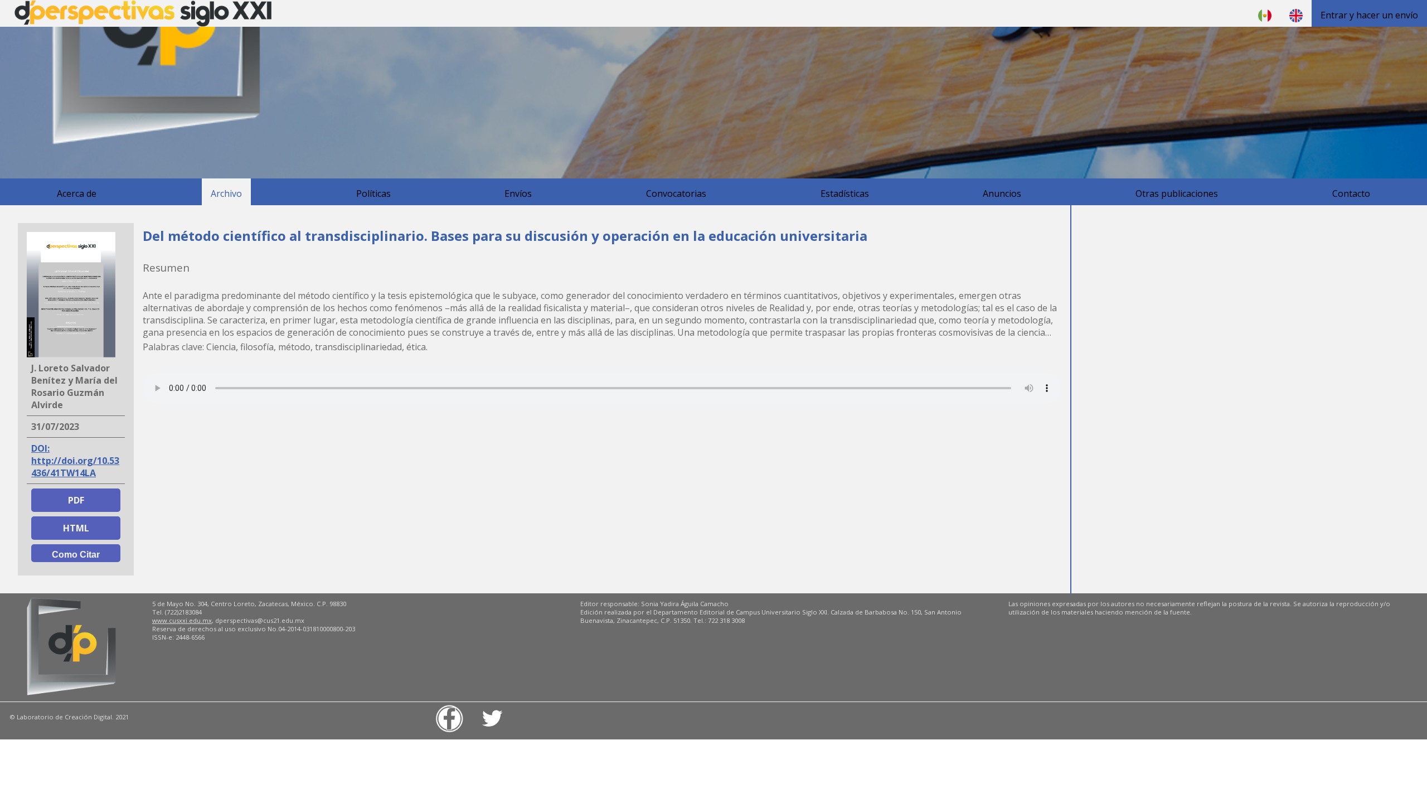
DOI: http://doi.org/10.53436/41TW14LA (75, 460)
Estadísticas (845, 193)
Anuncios (1002, 193)
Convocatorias (676, 193)
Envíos (518, 193)
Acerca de (76, 193)
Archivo (226, 193)
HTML (76, 528)
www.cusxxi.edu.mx (182, 620)
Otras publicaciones (1176, 193)
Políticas (373, 193)
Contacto (1351, 193)
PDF (76, 500)
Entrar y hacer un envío (1369, 15)
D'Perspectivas (142, 13)
